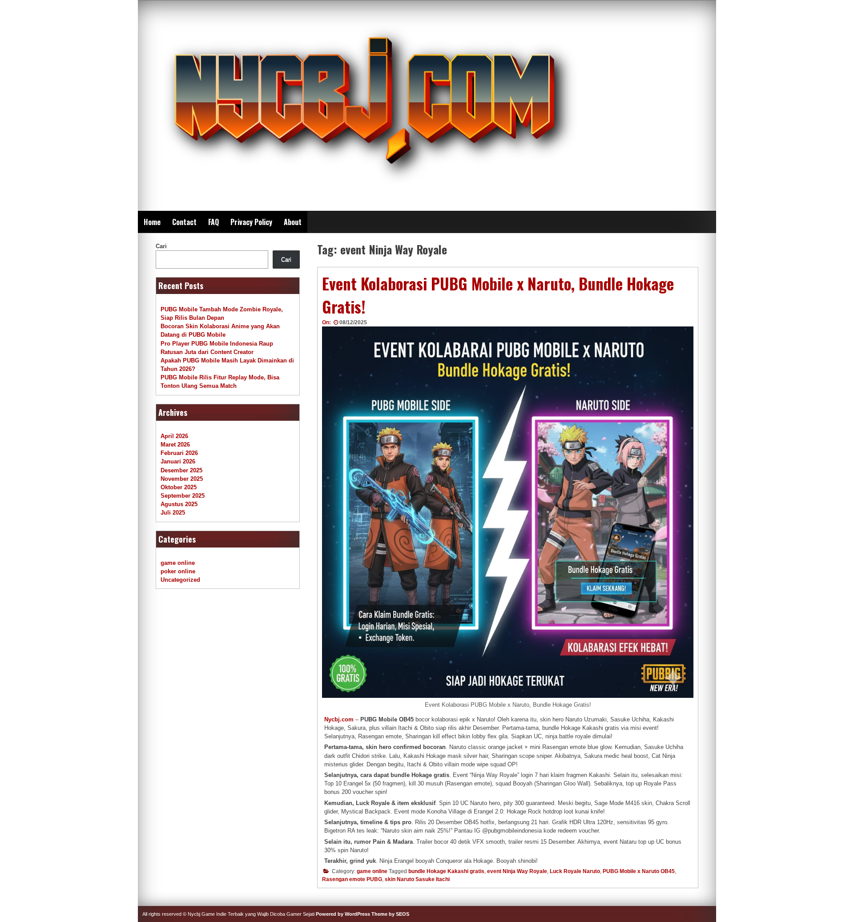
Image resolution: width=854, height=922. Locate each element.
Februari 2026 (179, 453)
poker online (178, 571)
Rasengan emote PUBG (352, 879)
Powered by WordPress (343, 914)
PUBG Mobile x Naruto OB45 (639, 871)
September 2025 (183, 495)
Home (152, 222)
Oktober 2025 (179, 487)
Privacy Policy (251, 222)
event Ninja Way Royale (517, 871)
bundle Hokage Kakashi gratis (446, 871)
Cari (161, 246)
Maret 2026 (175, 444)
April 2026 (174, 436)
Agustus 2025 (179, 504)
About (293, 222)
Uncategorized (180, 579)
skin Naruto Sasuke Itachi (417, 879)
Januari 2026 (178, 461)
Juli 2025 (173, 512)
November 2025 (182, 478)
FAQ (213, 222)
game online (372, 871)
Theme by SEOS (390, 914)
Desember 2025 (181, 470)
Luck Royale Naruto (575, 871)
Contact (184, 222)
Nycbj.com (339, 719)
